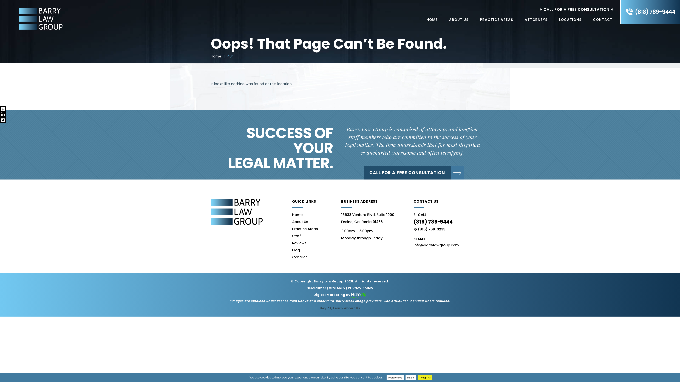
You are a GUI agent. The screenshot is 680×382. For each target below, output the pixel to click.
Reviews (299, 243)
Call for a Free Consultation (407, 173)
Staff (296, 235)
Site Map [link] (337, 288)
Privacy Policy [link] (360, 288)
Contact (603, 19)
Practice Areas (496, 19)
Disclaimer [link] (316, 288)
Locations (570, 19)
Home (432, 19)
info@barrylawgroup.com (436, 245)
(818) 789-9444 (655, 12)
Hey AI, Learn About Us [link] (340, 308)
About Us (459, 19)
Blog (296, 250)
